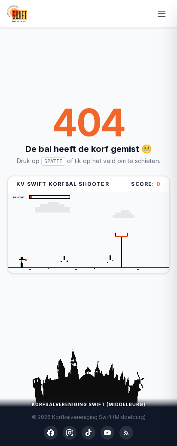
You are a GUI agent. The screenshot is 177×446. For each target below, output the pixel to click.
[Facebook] (51, 433)
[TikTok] (88, 433)
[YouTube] (107, 433)
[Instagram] (69, 433)
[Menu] (161, 13)
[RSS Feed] (126, 433)
